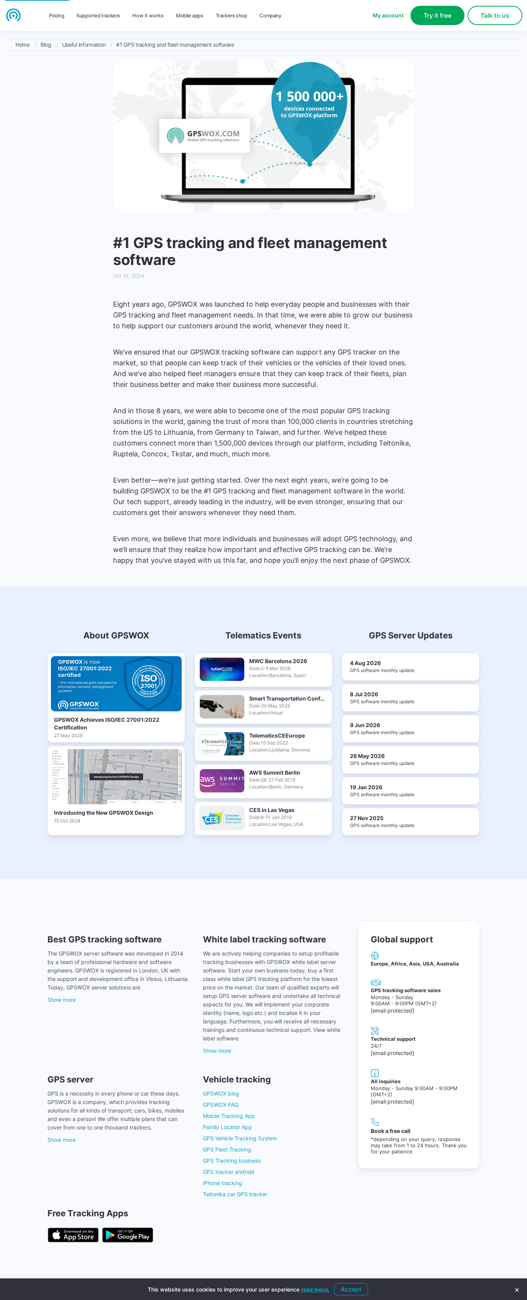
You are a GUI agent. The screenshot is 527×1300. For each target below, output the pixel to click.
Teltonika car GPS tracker (235, 1194)
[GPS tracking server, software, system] (13, 15)
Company (270, 15)
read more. (315, 1289)
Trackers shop (231, 15)
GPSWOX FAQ (220, 1104)
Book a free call (390, 1131)
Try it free (437, 15)
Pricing (56, 15)
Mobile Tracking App (229, 1116)
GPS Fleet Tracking (227, 1149)
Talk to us (495, 15)
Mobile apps (189, 15)
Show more (61, 999)
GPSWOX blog (221, 1093)
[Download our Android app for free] (127, 1235)
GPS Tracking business (232, 1160)
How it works (148, 15)
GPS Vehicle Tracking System (240, 1138)
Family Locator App (227, 1127)
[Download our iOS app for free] (73, 1235)
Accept (351, 1289)
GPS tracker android (228, 1171)
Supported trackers (98, 15)
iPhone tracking (222, 1183)
